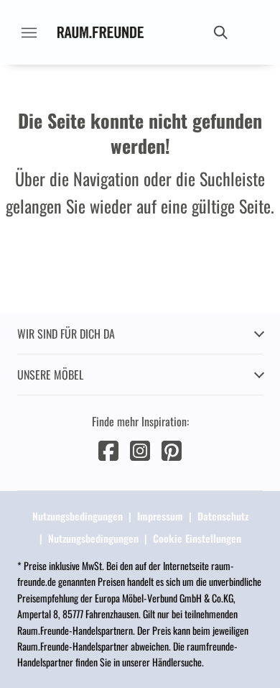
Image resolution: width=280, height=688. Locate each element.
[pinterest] (172, 449)
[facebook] (108, 449)
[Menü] (28, 32)
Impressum (160, 515)
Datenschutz (222, 515)
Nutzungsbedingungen (77, 515)
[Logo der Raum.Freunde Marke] (100, 32)
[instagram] (140, 449)
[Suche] (219, 32)
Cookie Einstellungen (197, 538)
